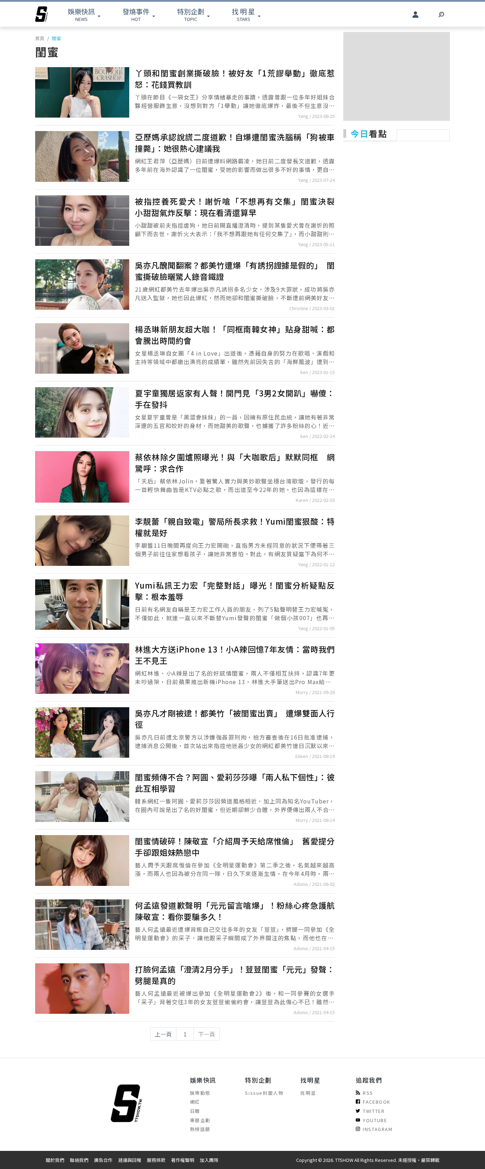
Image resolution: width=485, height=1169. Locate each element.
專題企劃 (200, 1120)
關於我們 (55, 1160)
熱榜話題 (200, 1129)
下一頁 (206, 1034)
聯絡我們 (79, 1160)
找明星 (308, 1092)
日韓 (195, 1111)
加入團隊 (209, 1160)
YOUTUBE (375, 1120)
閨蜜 (56, 38)
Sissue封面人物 (264, 1092)
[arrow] (41, 14)
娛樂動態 (200, 1092)
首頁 (39, 38)
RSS (368, 1092)
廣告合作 (103, 1160)
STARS (243, 14)
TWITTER (374, 1111)
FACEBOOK (377, 1101)
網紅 (195, 1101)
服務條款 (156, 1160)
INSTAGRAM (377, 1129)
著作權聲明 (182, 1160)
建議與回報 (129, 1160)
